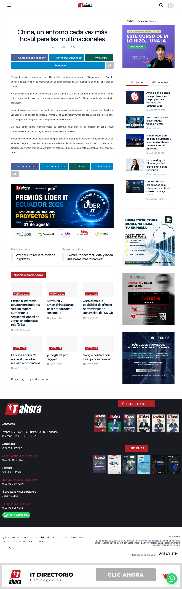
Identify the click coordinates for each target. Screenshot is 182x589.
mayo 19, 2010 (55, 364)
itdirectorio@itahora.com (17, 503)
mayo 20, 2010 (91, 318)
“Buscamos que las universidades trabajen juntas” (157, 120)
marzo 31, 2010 (58, 47)
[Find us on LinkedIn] (16, 548)
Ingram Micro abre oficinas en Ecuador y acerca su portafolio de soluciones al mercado (158, 142)
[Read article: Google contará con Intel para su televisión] (98, 344)
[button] (96, 464)
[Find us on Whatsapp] (35, 548)
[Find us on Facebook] (3, 548)
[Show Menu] (9, 5)
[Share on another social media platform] (110, 65)
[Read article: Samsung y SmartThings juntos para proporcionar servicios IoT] (62, 289)
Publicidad (29, 537)
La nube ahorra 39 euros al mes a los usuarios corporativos (25, 359)
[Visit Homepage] (85, 5)
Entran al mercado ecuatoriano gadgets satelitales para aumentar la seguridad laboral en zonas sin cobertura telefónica (25, 312)
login (23, 379)
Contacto (43, 541)
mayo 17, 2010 (91, 364)
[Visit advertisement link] (62, 211)
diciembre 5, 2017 (22, 330)
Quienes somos (11, 537)
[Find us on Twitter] (9, 548)
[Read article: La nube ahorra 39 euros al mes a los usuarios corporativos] (26, 344)
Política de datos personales (18, 541)
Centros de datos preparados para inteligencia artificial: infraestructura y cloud (158, 188)
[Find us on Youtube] (22, 548)
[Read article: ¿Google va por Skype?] (62, 344)
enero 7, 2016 (56, 318)
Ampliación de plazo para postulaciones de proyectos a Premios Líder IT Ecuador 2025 (158, 99)
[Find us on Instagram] (28, 548)
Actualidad (21, 294)
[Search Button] (161, 5)
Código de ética (75, 537)
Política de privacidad (50, 537)
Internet (91, 294)
